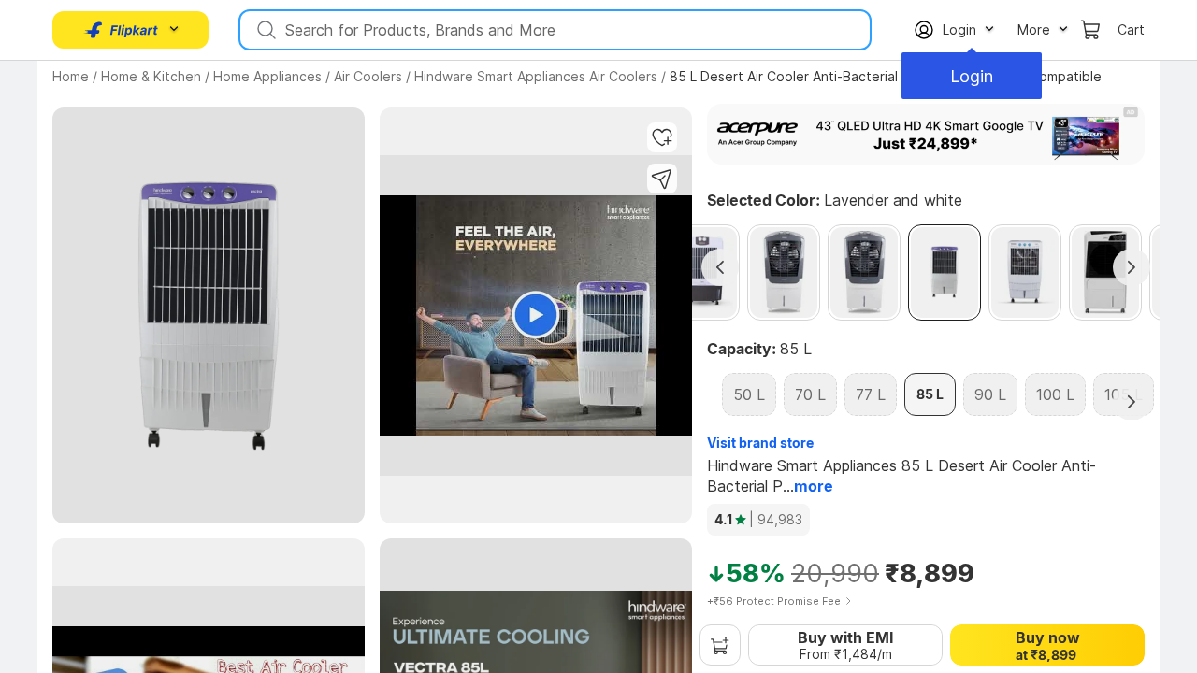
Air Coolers (368, 76)
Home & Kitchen (151, 76)
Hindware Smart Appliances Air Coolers (535, 76)
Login (971, 76)
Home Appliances (267, 76)
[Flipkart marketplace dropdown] (121, 30)
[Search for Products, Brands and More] (264, 30)
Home (70, 76)
